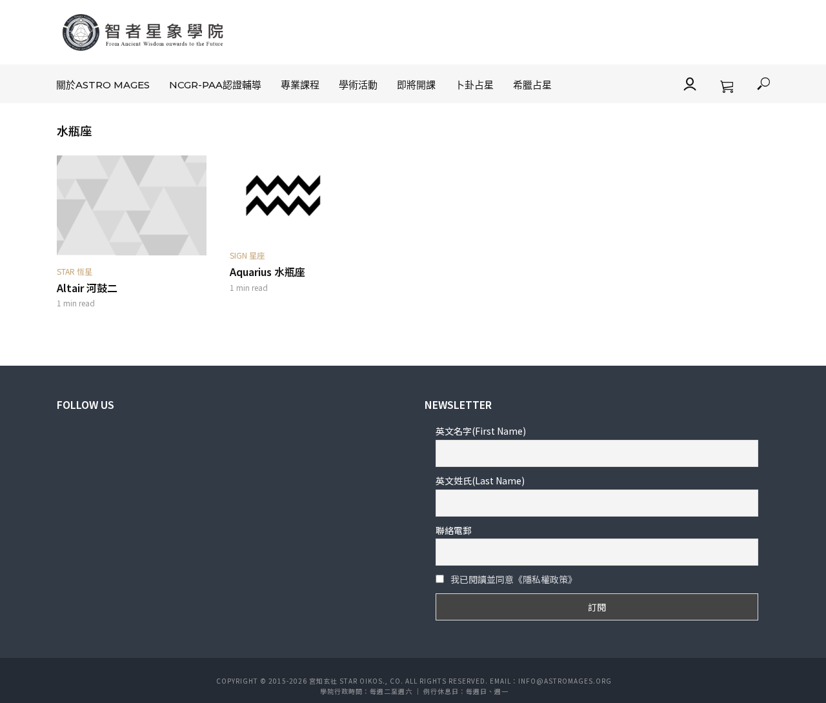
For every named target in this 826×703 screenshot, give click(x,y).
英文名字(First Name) (481, 430)
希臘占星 (532, 85)
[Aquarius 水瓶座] (304, 197)
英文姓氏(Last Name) (480, 480)
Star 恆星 (74, 271)
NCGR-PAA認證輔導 (215, 85)
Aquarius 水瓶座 (267, 272)
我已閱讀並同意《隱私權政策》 (513, 579)
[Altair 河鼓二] (131, 205)
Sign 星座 (247, 255)
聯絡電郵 (454, 530)
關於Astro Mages (103, 85)
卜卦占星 (474, 85)
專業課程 (300, 85)
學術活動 (358, 85)
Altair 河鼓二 (87, 288)
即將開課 (416, 85)
